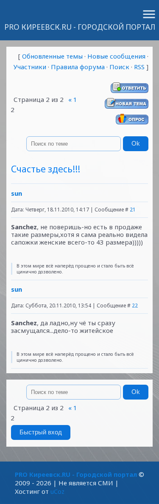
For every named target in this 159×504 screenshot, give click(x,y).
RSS (139, 66)
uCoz (57, 491)
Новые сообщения (116, 56)
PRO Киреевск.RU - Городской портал (79, 27)
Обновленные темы (52, 56)
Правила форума (78, 66)
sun (16, 193)
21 (133, 209)
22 (135, 305)
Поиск (119, 66)
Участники (30, 66)
